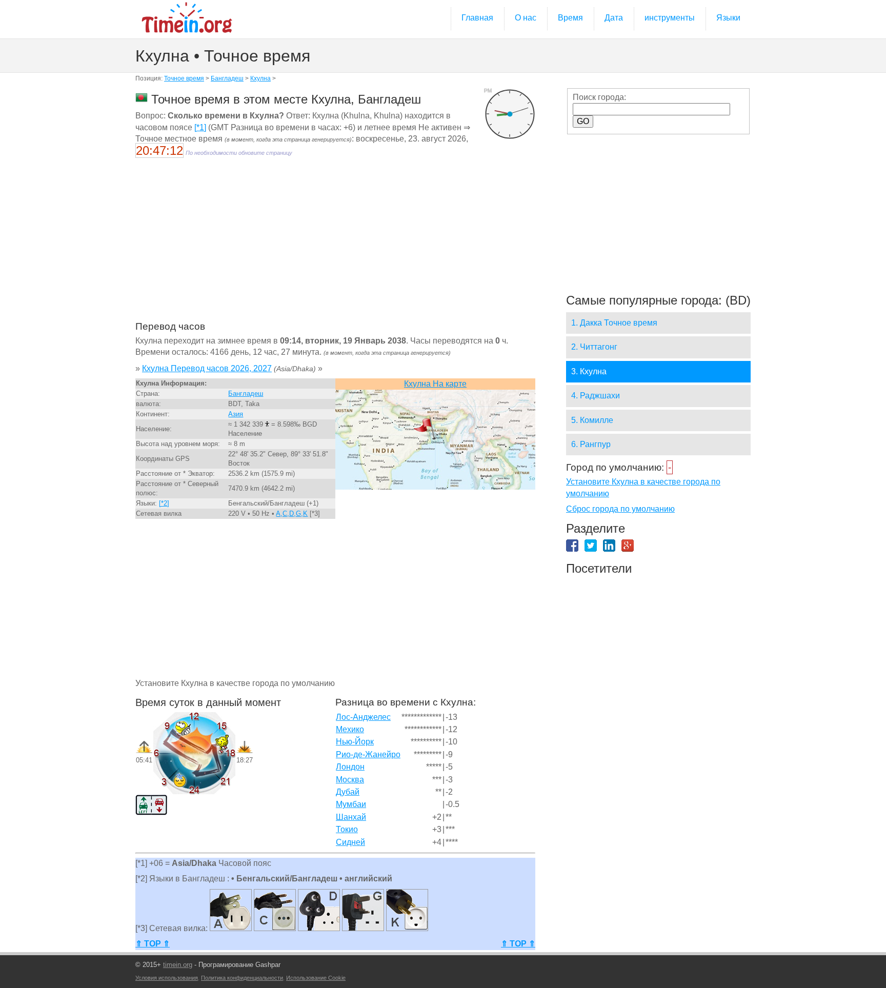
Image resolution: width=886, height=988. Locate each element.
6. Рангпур (591, 444)
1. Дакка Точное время (614, 322)
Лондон (350, 766)
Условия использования (166, 978)
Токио (347, 829)
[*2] (164, 503)
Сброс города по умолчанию (620, 509)
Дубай (347, 792)
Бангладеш (227, 78)
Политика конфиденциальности (242, 978)
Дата (614, 17)
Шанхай (351, 817)
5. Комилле (592, 420)
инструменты (670, 17)
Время (570, 17)
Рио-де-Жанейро (368, 754)
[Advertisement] (335, 246)
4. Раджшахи (595, 395)
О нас (525, 17)
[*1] (200, 127)
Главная (477, 17)
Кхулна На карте (435, 383)
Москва (350, 779)
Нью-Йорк (355, 741)
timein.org (177, 965)
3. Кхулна (589, 371)
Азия (235, 414)
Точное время (184, 78)
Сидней (350, 842)
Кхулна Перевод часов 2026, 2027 (207, 368)
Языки (728, 17)
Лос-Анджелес (363, 717)
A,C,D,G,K (292, 513)
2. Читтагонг (594, 346)
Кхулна (260, 78)
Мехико (350, 729)
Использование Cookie (316, 978)
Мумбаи (351, 804)
